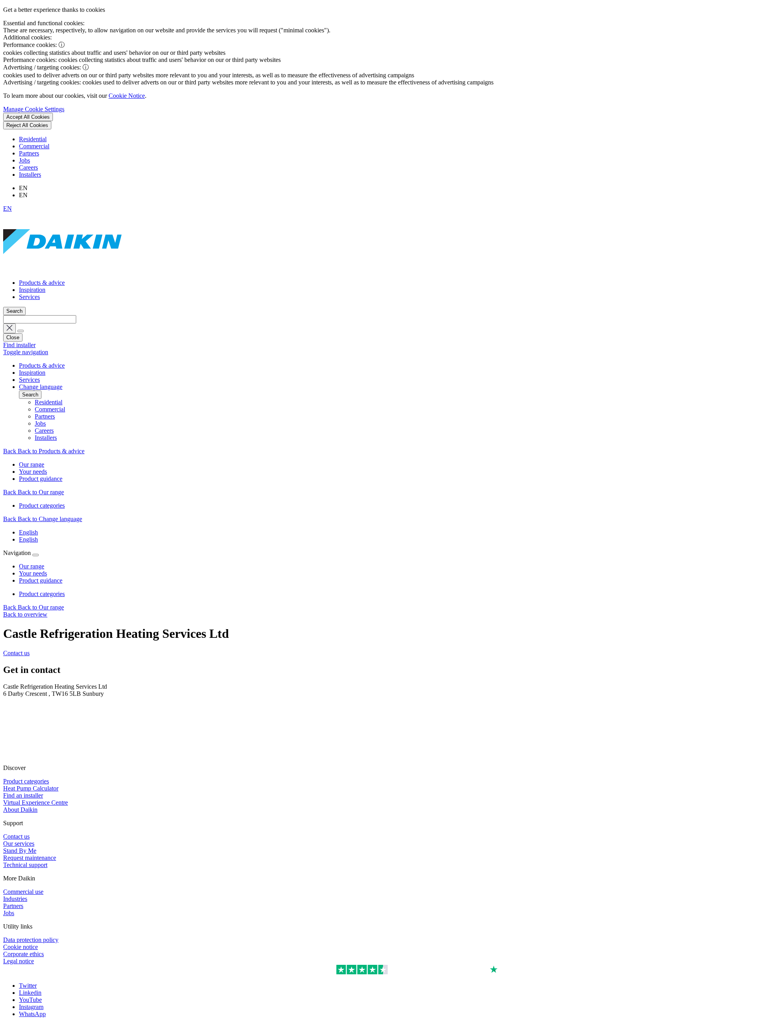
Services (29, 296)
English (28, 532)
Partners (29, 153)
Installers (30, 174)
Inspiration (32, 289)
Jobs (24, 160)
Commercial (34, 146)
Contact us (16, 653)
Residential (33, 139)
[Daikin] (62, 269)
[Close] (35, 555)
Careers (28, 167)
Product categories (42, 593)
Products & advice (42, 282)
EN (7, 208)
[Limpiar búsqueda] (9, 328)
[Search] (20, 331)
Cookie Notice (127, 95)
